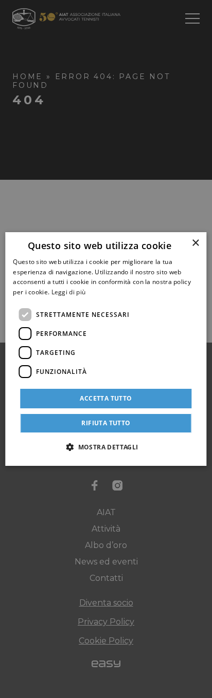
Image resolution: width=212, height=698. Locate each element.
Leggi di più (68, 292)
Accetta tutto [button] (106, 398)
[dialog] (105, 349)
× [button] (195, 243)
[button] (106, 447)
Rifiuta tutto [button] (105, 423)
